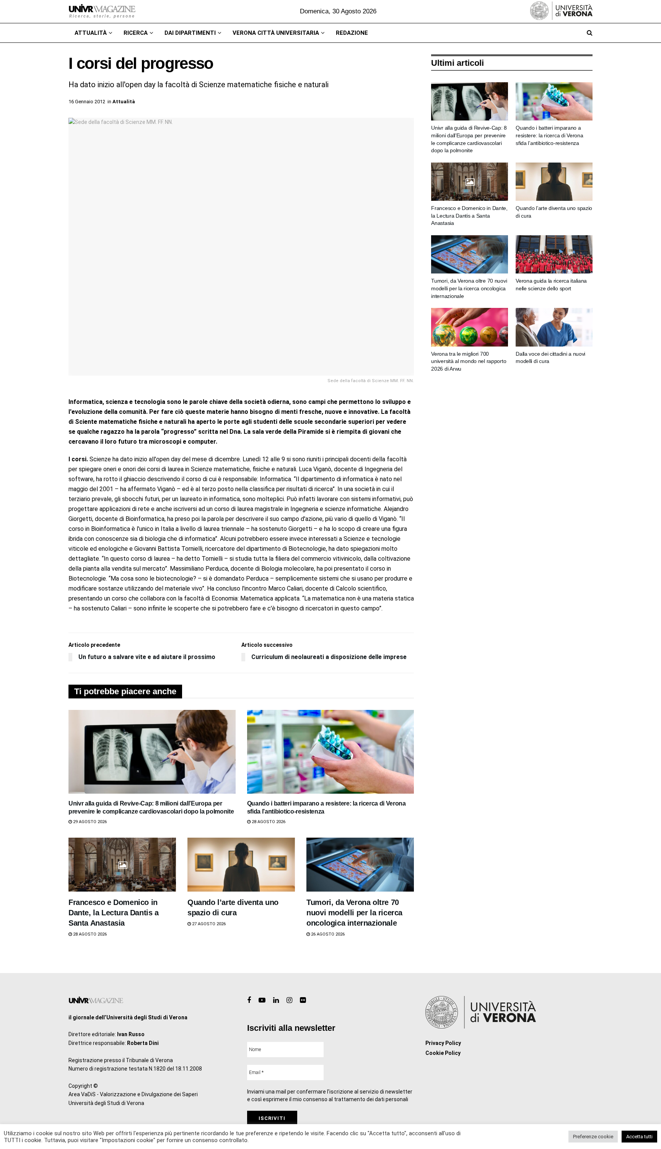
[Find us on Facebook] (249, 1000)
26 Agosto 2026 (327, 934)
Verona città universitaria (276, 32)
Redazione (352, 32)
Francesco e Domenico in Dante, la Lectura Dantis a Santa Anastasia (113, 912)
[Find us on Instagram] (289, 1000)
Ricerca (136, 32)
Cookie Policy (443, 1053)
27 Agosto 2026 (208, 923)
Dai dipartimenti (190, 32)
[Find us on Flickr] (303, 1000)
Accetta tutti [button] (639, 1136)
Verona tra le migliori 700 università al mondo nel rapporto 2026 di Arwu (468, 361)
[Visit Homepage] (101, 11)
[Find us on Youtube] (262, 1000)
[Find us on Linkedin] (276, 1000)
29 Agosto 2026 (89, 821)
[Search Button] (590, 32)
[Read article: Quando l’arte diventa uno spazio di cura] (241, 865)
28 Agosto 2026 (268, 821)
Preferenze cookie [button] (593, 1136)
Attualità (91, 32)
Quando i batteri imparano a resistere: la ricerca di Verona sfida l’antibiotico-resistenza (549, 135)
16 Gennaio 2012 (86, 101)
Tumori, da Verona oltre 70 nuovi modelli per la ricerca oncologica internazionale (354, 912)
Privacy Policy (443, 1043)
